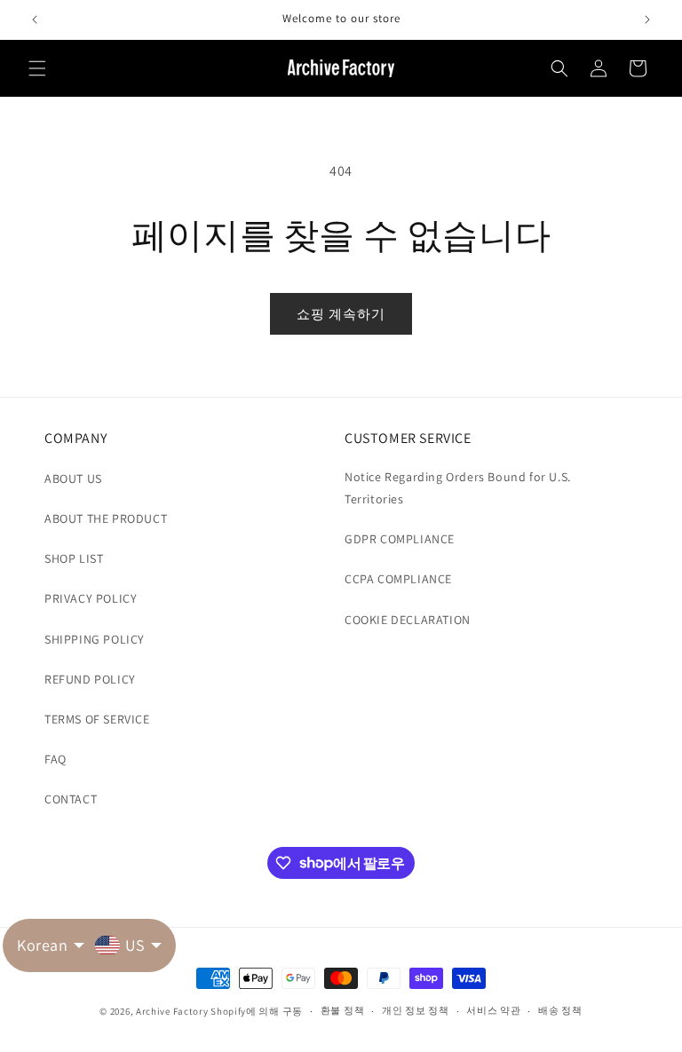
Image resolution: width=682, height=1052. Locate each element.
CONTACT (70, 799)
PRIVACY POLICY (90, 598)
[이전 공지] (34, 19)
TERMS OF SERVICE (97, 719)
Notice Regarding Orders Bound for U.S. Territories (458, 488)
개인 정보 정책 (415, 1010)
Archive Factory (172, 1011)
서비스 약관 (493, 1010)
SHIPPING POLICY (94, 639)
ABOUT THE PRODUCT (105, 518)
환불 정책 (343, 1010)
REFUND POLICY (90, 679)
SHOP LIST (73, 558)
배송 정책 (560, 1010)
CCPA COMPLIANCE (398, 579)
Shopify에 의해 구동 (256, 1011)
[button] (37, 68)
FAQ (55, 759)
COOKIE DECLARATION (408, 620)
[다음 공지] (647, 19)
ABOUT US (73, 478)
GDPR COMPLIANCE (400, 539)
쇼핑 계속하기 (341, 313)
